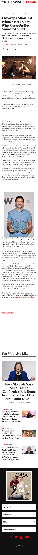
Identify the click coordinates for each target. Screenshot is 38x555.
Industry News (18, 14)
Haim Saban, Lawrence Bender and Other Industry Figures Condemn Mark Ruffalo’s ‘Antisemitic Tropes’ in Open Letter (11, 453)
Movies (4, 428)
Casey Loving (11, 402)
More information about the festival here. (21, 297)
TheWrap (7, 507)
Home (9, 14)
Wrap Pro (7, 514)
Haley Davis (5, 44)
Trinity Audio (20, 84)
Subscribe (31, 2)
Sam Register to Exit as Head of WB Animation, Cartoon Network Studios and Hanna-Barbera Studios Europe (11, 417)
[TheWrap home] (16, 2)
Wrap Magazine (10, 529)
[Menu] (4, 2)
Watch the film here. (8, 313)
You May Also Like (15, 353)
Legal (5, 522)
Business (28, 14)
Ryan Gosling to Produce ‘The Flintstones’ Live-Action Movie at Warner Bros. (11, 434)
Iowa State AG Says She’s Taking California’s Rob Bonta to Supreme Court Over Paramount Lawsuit (19, 391)
